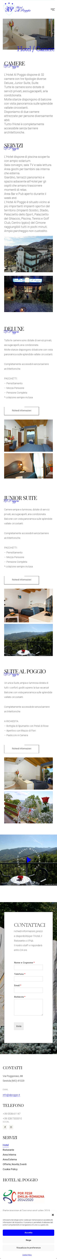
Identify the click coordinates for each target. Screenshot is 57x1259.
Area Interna (9, 1154)
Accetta (28, 1232)
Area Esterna (10, 1159)
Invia (18, 1026)
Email (17, 985)
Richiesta (19, 997)
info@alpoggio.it (11, 1095)
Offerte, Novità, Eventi (15, 1164)
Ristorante (8, 1150)
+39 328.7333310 (12, 1118)
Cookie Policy (27, 1255)
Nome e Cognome (24, 962)
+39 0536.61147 (11, 1114)
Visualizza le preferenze (28, 1247)
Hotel (6, 1145)
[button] (52, 1214)
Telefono (19, 974)
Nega (28, 1240)
